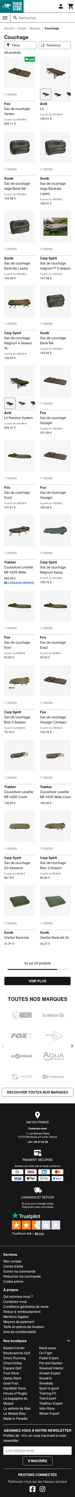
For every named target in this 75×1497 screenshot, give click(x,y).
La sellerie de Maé (17, 1408)
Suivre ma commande (19, 1271)
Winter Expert (49, 1413)
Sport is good (49, 1388)
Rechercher (27, 17)
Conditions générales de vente (26, 1306)
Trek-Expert (47, 1398)
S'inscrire (37, 1460)
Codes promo (13, 1281)
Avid (43, 103)
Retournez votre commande (37, 1207)
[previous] (3, 1046)
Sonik (8, 178)
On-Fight (45, 1352)
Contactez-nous (37, 1128)
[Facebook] (32, 1490)
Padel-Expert (49, 1358)
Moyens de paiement (18, 1321)
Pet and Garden (50, 1363)
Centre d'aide (13, 1266)
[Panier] (71, 6)
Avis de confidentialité (19, 1331)
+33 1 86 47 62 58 (37, 1142)
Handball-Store (14, 1388)
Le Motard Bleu (14, 1413)
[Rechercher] (15, 17)
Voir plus (37, 980)
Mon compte (12, 1261)
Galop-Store (12, 1378)
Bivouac (35, 28)
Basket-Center (14, 1347)
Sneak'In (45, 1378)
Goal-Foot (10, 1383)
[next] (72, 1046)
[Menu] (5, 18)
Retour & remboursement (21, 1311)
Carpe (22, 28)
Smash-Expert (49, 1373)
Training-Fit (47, 1393)
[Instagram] (42, 1490)
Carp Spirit (48, 258)
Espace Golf (12, 1368)
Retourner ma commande (22, 1276)
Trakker (10, 562)
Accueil (9, 28)
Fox (7, 103)
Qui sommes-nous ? (18, 1296)
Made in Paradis (15, 1418)
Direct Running (14, 1358)
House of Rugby (15, 1393)
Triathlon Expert (50, 1403)
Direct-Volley (12, 1363)
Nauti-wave (47, 1347)
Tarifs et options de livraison (23, 1326)
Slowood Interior (51, 1368)
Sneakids (46, 1383)
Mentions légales (16, 1316)
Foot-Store (11, 1373)
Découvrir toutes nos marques (37, 1092)
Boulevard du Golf (16, 1352)
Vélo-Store (47, 1408)
